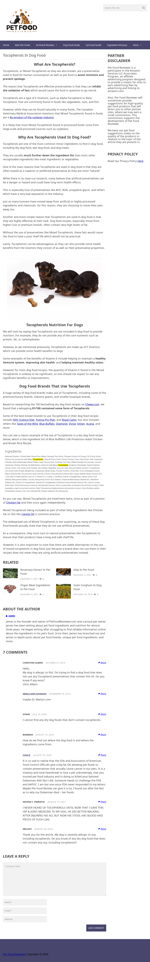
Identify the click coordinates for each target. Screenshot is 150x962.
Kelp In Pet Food (84, 569)
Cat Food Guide (93, 44)
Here (140, 161)
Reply (103, 662)
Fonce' (27, 755)
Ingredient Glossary (117, 44)
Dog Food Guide (71, 44)
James (11, 615)
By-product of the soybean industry (32, 117)
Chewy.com (92, 404)
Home (6, 44)
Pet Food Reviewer (14, 954)
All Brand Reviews (45, 44)
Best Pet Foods (22, 44)
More (136, 44)
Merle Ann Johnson (34, 693)
